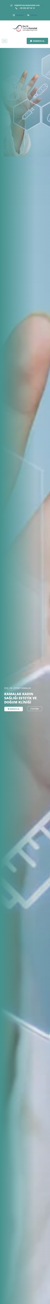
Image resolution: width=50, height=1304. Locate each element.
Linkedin (33, 15)
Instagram (19, 15)
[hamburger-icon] (4, 41)
